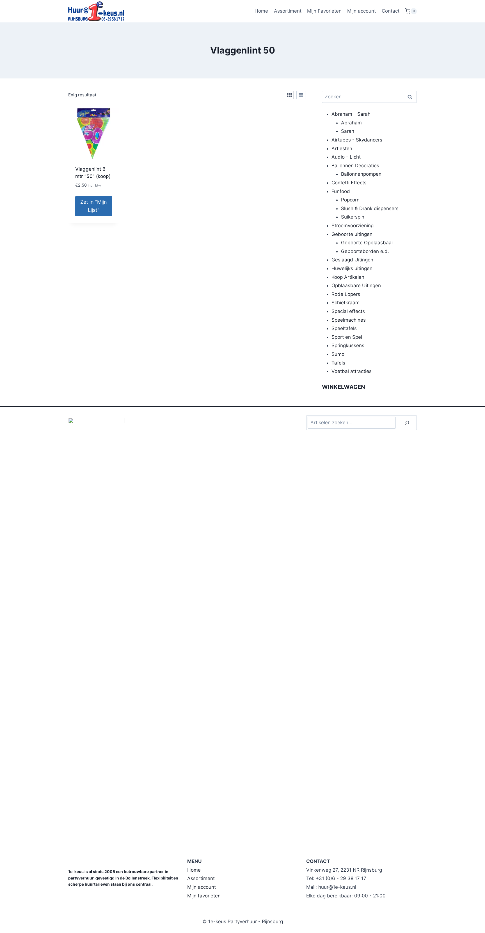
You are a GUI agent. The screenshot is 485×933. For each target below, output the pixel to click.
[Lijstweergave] (300, 95)
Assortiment (287, 11)
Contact (390, 11)
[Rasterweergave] (289, 95)
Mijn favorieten (204, 896)
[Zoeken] (407, 423)
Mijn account (361, 11)
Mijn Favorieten (324, 11)
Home (261, 11)
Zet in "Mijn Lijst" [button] (93, 206)
